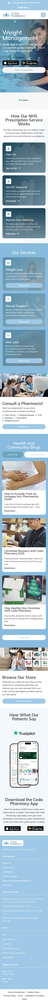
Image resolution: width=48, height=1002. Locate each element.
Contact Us (7, 885)
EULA (20, 995)
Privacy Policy (10, 995)
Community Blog (9, 876)
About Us (6, 863)
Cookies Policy (33, 992)
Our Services (7, 867)
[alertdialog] (24, 5)
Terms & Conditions (16, 992)
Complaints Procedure (34, 995)
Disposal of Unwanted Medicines (16, 881)
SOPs (24, 999)
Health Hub (7, 872)
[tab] (12, 455)
